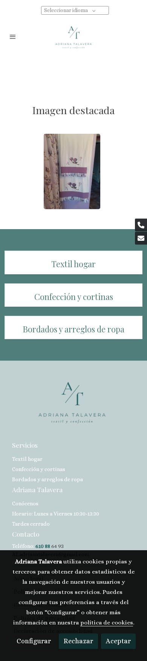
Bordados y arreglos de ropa (47, 479)
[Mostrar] (72, 171)
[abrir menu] (13, 36)
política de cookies (106, 622)
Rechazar (78, 641)
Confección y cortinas (38, 469)
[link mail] (141, 238)
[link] (73, 36)
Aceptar (118, 641)
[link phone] (141, 225)
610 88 (42, 546)
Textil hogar (27, 459)
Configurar (34, 641)
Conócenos (25, 503)
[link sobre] (73, 406)
